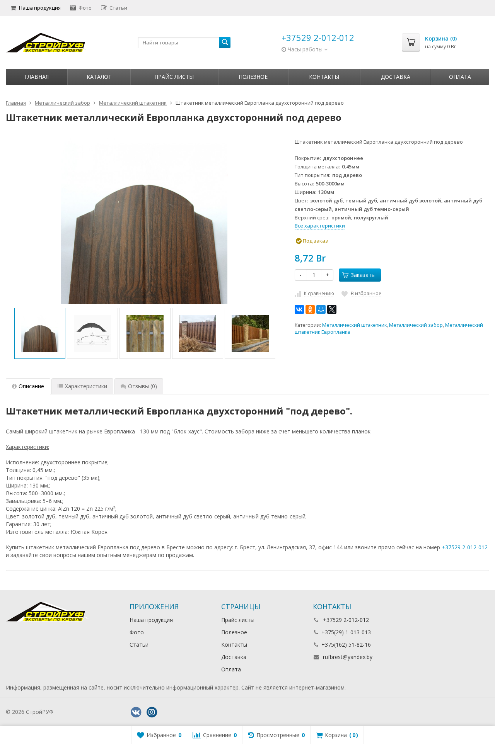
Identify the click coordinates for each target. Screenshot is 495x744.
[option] (40, 333)
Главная (36, 76)
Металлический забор (416, 325)
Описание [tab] (31, 386)
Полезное (253, 76)
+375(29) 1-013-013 (346, 632)
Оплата (460, 76)
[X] (331, 309)
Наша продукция (40, 7)
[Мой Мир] (321, 309)
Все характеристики (320, 225)
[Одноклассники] (310, 309)
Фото (85, 7)
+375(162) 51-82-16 (346, 644)
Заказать (363, 275)
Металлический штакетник (354, 325)
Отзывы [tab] (142, 386)
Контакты (324, 76)
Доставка (395, 76)
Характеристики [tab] (86, 386)
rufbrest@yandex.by (347, 657)
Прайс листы (174, 76)
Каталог (99, 76)
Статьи (118, 7)
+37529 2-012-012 (318, 37)
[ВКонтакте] (299, 309)
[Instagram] (151, 712)
